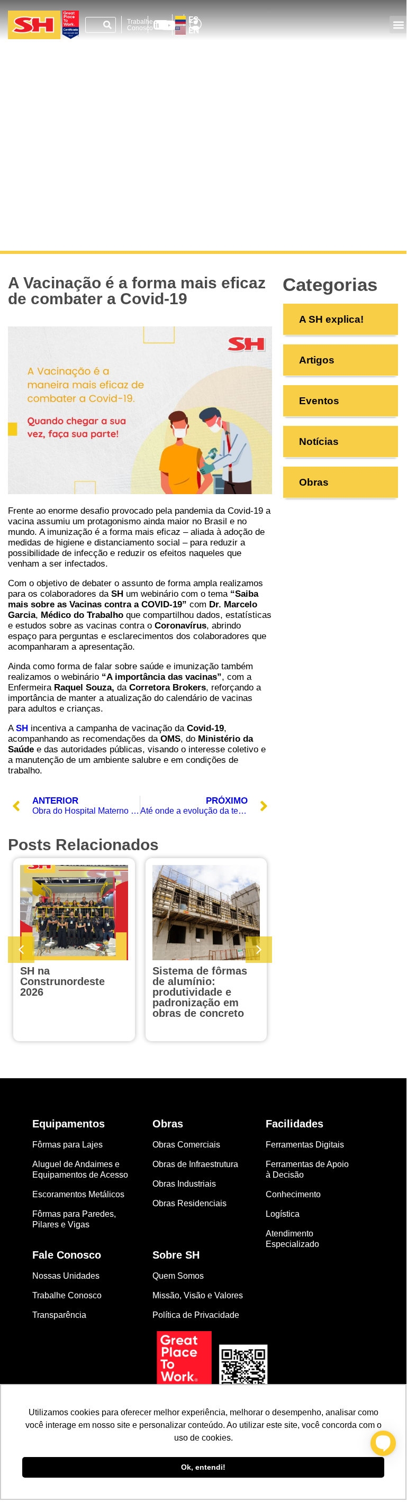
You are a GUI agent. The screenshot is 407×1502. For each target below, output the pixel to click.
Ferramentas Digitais (305, 1144)
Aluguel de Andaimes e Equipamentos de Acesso (80, 1169)
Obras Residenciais (189, 1203)
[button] (398, 24)
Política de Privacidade (195, 1314)
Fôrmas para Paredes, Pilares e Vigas (74, 1219)
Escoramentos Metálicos (78, 1194)
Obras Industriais (184, 1183)
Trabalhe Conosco (140, 25)
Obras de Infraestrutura (195, 1164)
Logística (283, 1213)
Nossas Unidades (66, 1275)
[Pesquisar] (107, 24)
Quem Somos (178, 1275)
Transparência (60, 1314)
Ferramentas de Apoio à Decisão (307, 1169)
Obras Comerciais (186, 1144)
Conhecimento (293, 1194)
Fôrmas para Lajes (67, 1144)
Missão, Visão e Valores (197, 1295)
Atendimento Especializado (292, 1239)
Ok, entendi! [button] (203, 1467)
